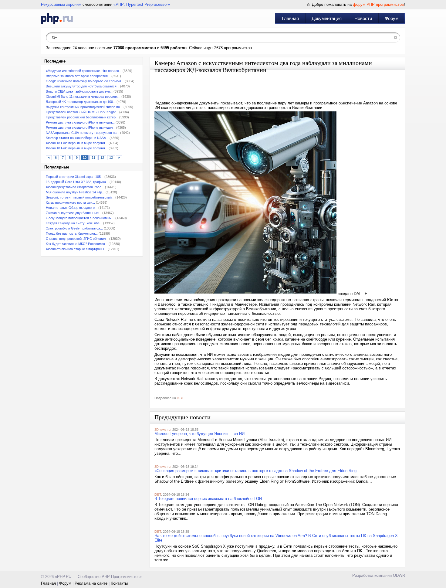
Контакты (119, 583)
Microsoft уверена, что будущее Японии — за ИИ (199, 433)
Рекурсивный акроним (61, 4)
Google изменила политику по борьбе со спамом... (85, 81)
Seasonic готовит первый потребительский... (80, 197)
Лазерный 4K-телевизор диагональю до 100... (81, 102)
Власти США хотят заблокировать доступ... (79, 91)
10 (84, 157)
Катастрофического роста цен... (70, 202)
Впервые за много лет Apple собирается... (78, 76)
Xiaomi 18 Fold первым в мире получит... (77, 143)
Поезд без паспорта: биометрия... (72, 233)
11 (93, 157)
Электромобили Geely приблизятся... (74, 228)
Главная (290, 18)
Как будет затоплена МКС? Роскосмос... (77, 244)
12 (102, 157)
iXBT (180, 398)
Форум (391, 18)
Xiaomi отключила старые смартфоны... (76, 249)
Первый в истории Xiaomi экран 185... (74, 176)
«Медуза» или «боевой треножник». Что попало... (84, 71)
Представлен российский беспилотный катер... (82, 117)
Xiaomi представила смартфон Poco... (75, 187)
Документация (327, 18)
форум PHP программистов (378, 4)
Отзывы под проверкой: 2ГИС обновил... (77, 238)
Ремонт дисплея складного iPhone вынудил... (80, 127)
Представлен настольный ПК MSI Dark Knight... (82, 112)
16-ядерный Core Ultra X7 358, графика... (77, 182)
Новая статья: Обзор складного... (71, 207)
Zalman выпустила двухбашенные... (73, 213)
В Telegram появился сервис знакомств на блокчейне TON (208, 498)
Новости (363, 18)
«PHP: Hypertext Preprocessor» (141, 4)
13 (111, 157)
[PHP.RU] (57, 18)
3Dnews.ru (162, 429)
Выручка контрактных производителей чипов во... (84, 107)
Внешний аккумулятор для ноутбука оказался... (82, 86)
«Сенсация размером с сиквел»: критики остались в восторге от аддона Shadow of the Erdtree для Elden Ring (255, 470)
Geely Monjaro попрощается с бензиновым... (80, 218)
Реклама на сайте (91, 583)
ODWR (399, 575)
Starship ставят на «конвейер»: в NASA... (77, 138)
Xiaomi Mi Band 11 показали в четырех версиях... (83, 96)
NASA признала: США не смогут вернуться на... (82, 132)
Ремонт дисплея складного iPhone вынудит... (80, 122)
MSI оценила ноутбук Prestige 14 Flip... (75, 192)
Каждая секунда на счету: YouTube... (74, 223)
